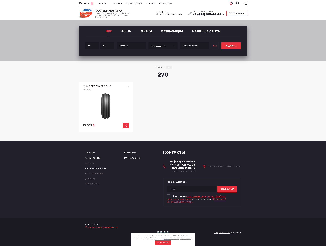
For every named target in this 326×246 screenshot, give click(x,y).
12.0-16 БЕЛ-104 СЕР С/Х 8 (97, 86)
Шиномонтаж (92, 183)
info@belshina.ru (183, 167)
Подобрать (231, 46)
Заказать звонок (236, 13)
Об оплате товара (94, 173)
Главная (90, 152)
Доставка (90, 178)
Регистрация (132, 158)
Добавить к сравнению (128, 86)
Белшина (87, 89)
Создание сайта (222, 232)
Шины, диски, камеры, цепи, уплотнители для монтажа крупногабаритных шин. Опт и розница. (113, 15)
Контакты (130, 152)
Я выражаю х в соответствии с (196, 199)
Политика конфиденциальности (101, 227)
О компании (92, 158)
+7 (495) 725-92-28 (182, 164)
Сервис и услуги (95, 168)
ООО (108, 10)
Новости (89, 163)
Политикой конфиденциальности (177, 239)
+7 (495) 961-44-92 (207, 14)
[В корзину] (126, 125)
